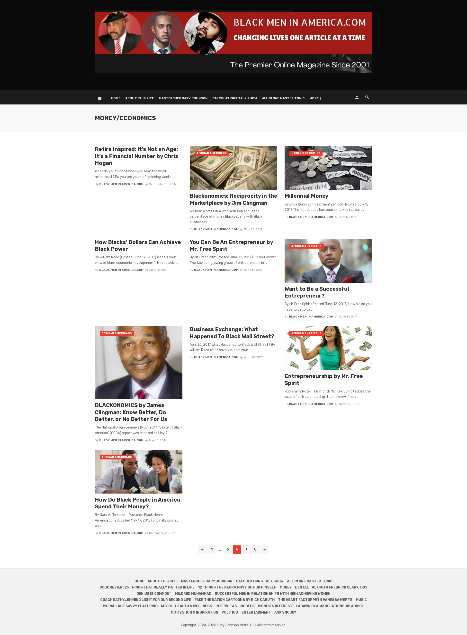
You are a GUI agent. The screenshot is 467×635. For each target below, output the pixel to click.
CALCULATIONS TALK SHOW (234, 98)
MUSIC (361, 600)
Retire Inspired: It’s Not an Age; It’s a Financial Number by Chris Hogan (136, 156)
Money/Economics (306, 153)
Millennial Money (306, 196)
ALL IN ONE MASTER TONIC (283, 98)
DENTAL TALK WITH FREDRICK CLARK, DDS (331, 587)
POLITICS (230, 612)
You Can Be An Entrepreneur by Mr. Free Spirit (231, 245)
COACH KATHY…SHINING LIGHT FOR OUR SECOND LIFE (145, 600)
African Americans (212, 153)
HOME (115, 98)
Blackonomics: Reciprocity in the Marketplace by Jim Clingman (233, 199)
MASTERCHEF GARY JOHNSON (183, 98)
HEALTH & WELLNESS (193, 606)
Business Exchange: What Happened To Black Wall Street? (232, 332)
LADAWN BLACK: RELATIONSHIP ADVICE (330, 606)
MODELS (247, 606)
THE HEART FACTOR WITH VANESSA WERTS (315, 600)
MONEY (286, 587)
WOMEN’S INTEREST (275, 606)
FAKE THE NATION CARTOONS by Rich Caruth (235, 600)
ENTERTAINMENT (256, 612)
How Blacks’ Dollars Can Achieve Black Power (138, 245)
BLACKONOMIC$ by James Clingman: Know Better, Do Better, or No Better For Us (131, 412)
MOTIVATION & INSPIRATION (194, 612)
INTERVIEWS (226, 606)
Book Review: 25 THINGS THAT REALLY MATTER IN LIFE (147, 587)
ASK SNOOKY (285, 612)
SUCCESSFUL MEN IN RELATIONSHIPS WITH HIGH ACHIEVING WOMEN (273, 594)
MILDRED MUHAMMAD (193, 594)
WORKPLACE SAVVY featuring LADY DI (137, 606)
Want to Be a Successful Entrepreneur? (317, 292)
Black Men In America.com (121, 184)
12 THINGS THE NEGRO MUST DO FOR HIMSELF (237, 587)
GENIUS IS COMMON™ (153, 594)
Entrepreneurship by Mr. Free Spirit (324, 379)
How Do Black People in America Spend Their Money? (137, 503)
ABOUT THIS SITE (139, 98)
